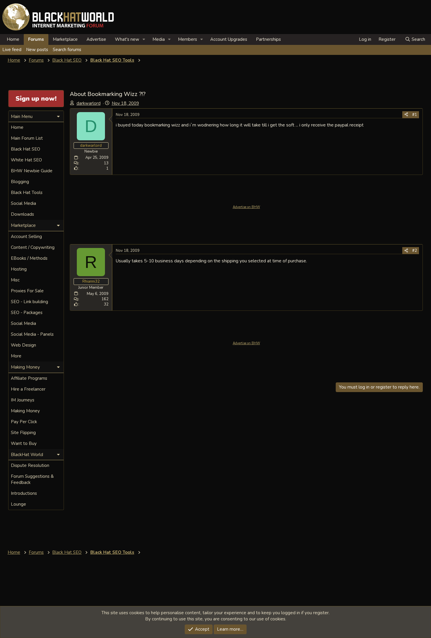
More (16, 356)
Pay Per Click (24, 422)
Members (187, 39)
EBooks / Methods (29, 258)
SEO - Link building (29, 302)
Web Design (23, 345)
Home (13, 39)
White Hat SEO (26, 160)
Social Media (23, 203)
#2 (414, 250)
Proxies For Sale (27, 291)
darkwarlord (89, 103)
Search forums (67, 50)
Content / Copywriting (33, 247)
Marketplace (65, 39)
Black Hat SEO (25, 149)
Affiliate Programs (29, 378)
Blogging (20, 182)
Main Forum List (27, 138)
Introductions (24, 493)
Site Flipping (23, 433)
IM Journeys (22, 400)
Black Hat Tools (27, 192)
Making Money (25, 411)
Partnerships (268, 39)
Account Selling (26, 236)
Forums (36, 39)
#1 (414, 114)
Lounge (18, 504)
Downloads (22, 214)
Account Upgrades (228, 39)
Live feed (11, 50)
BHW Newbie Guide (31, 171)
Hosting (19, 269)
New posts (37, 50)
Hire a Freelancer (28, 389)
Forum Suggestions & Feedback (32, 479)
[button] (144, 39)
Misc (15, 280)
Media (158, 39)
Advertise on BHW (246, 207)
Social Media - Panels (32, 334)
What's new (127, 39)
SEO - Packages (27, 312)
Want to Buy (24, 443)
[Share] (406, 114)
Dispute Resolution (30, 465)
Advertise (96, 39)
